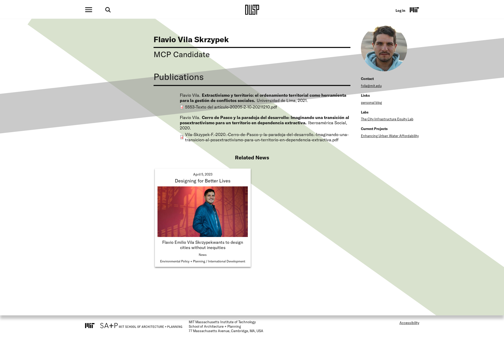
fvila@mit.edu (371, 86)
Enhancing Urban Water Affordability (390, 136)
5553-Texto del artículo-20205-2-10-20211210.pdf (231, 107)
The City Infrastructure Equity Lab (387, 119)
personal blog (371, 102)
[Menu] (88, 9)
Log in (400, 10)
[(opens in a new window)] (414, 9)
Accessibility (409, 323)
